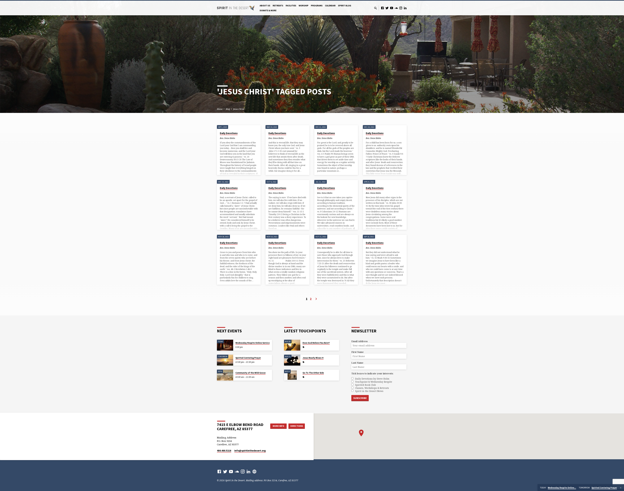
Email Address (359, 341)
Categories (375, 109)
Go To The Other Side (313, 372)
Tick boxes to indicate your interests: (372, 373)
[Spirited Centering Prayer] (225, 360)
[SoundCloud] (396, 8)
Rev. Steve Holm (227, 138)
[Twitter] (387, 8)
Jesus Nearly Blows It (313, 357)
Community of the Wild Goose (250, 372)
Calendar (330, 5)
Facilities (291, 5)
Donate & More (268, 10)
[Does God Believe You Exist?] (292, 345)
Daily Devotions (229, 133)
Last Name (357, 362)
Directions (296, 425)
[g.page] (254, 471)
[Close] (621, 487)
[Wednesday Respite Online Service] (225, 345)
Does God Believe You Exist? (316, 342)
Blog (228, 109)
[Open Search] (375, 8)
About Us (265, 5)
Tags (389, 109)
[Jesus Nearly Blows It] (292, 360)
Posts (364, 109)
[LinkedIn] (405, 8)
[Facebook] (382, 8)
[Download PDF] (303, 347)
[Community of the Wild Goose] (225, 375)
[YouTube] (391, 8)
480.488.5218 (224, 450)
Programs (317, 5)
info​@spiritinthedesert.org (250, 450)
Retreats (278, 5)
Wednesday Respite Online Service (252, 342)
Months (400, 109)
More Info (278, 425)
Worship (303, 5)
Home (219, 109)
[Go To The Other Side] (292, 375)
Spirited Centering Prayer (248, 357)
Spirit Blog (344, 5)
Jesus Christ (238, 109)
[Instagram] (401, 8)
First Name (357, 352)
